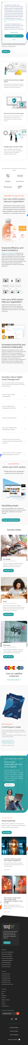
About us (4, 991)
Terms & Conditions (14, 1034)
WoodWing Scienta (6, 978)
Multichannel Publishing (7, 954)
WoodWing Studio (6, 973)
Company (4, 989)
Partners (4, 997)
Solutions (4, 949)
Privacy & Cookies (14, 1031)
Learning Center (5, 1006)
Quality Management (6, 962)
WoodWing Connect (6, 982)
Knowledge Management (7, 960)
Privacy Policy (7, 19)
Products (4, 971)
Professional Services (6, 964)
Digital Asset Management (8, 952)
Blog (3, 993)
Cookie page (17, 19)
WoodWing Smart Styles (7, 984)
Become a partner (6, 999)
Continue (14, 35)
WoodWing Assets (6, 976)
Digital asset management (8, 253)
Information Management (7, 958)
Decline (14, 39)
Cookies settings (14, 32)
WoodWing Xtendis (6, 980)
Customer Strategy (6, 966)
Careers (3, 1001)
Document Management (7, 956)
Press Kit (4, 1004)
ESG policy (4, 995)
